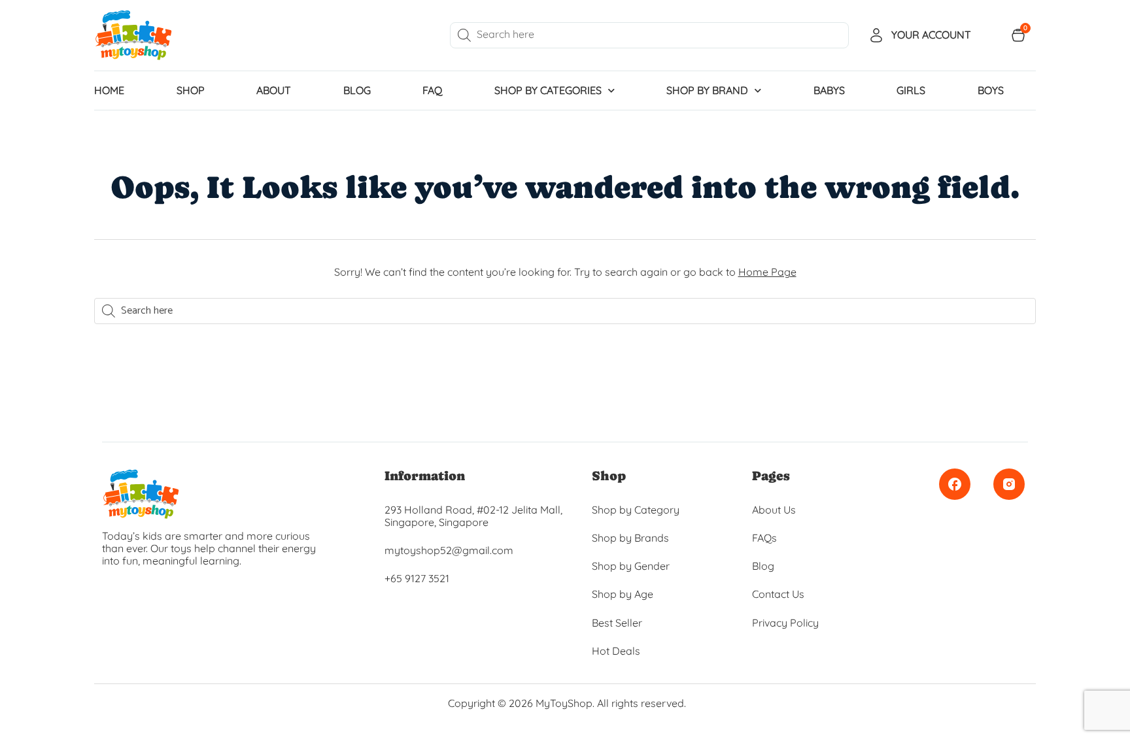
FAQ (432, 90)
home (109, 90)
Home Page (767, 271)
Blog (357, 90)
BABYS (829, 90)
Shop (191, 90)
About (273, 90)
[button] (6, 726)
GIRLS (911, 90)
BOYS (991, 90)
